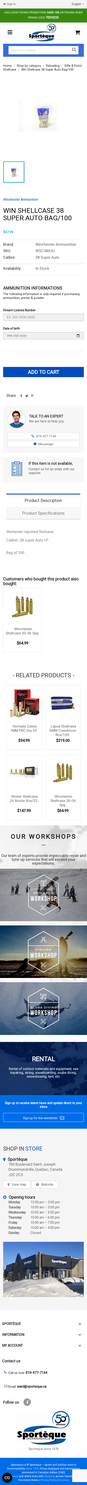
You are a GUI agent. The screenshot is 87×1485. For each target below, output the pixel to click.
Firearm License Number (19, 310)
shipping (49, 1476)
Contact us (11, 1361)
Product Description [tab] (43, 500)
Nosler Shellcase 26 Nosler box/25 (24, 798)
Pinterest (32, 397)
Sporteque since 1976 (43, 1449)
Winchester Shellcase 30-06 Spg (22, 631)
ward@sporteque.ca (31, 1386)
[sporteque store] (43, 1269)
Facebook (27, 1402)
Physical (13, 1476)
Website (47, 1184)
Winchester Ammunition (20, 200)
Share (21, 397)
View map (19, 1184)
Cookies (64, 1480)
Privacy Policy (49, 1480)
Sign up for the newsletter (43, 1118)
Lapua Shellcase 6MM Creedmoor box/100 (62, 730)
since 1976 (32, 1468)
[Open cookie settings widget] (7, 1478)
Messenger (46, 444)
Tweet (26, 397)
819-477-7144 (44, 436)
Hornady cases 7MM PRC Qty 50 (23, 728)
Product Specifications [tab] (43, 513)
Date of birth (11, 328)
